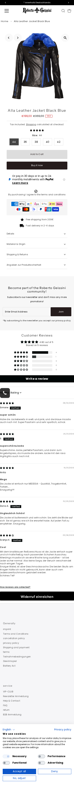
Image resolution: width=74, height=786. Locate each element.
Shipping (31, 124)
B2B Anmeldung (12, 714)
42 (58, 142)
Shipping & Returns (17, 254)
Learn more (20, 183)
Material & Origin (16, 244)
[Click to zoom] (65, 38)
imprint (7, 629)
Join (61, 311)
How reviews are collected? (15, 587)
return (6, 710)
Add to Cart (36, 154)
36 (25, 142)
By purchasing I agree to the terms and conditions (37, 194)
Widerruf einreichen (37, 597)
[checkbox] (6, 756)
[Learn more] (64, 179)
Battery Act (9, 665)
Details (10, 233)
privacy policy (11, 643)
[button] (37, 130)
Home (4, 21)
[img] (7, 403)
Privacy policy (62, 729)
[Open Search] (63, 10)
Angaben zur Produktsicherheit (24, 264)
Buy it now (37, 165)
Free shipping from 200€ (40, 219)
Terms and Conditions (16, 633)
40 (47, 142)
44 (14, 142)
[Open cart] (69, 10)
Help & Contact (11, 700)
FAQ (5, 705)
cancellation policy (14, 638)
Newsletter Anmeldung (16, 696)
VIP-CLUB (8, 691)
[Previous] (9, 38)
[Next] (18, 38)
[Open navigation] (10, 10)
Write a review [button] (37, 379)
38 (36, 142)
